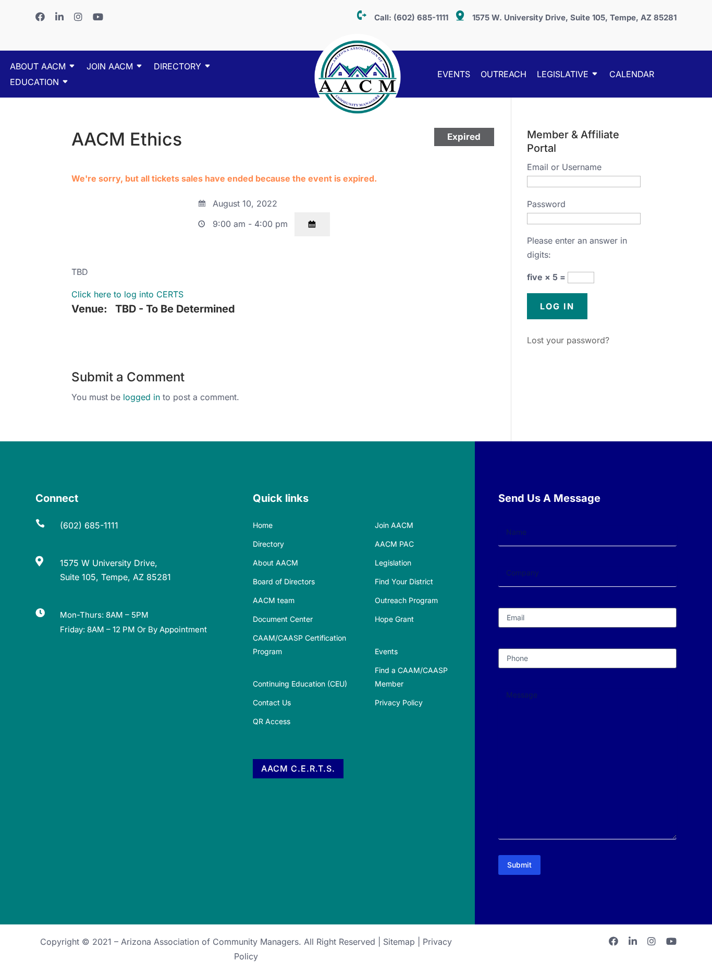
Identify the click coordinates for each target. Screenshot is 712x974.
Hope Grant (394, 619)
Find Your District (404, 581)
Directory (268, 543)
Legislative (562, 74)
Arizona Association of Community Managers (210, 941)
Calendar (631, 74)
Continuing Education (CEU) (300, 683)
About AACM (38, 67)
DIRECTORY (177, 67)
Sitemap (399, 941)
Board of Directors (284, 581)
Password (546, 204)
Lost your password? (568, 340)
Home (263, 525)
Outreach (503, 74)
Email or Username (564, 167)
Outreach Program (406, 600)
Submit (519, 864)
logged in (141, 397)
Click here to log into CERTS (127, 294)
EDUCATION (34, 82)
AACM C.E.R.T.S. (298, 768)
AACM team (273, 600)
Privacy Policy (399, 702)
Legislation (393, 562)
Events (453, 74)
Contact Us (272, 702)
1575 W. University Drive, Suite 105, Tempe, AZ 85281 (574, 17)
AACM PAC (394, 543)
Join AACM (110, 67)
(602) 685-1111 (421, 17)
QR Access (271, 721)
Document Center (283, 619)
